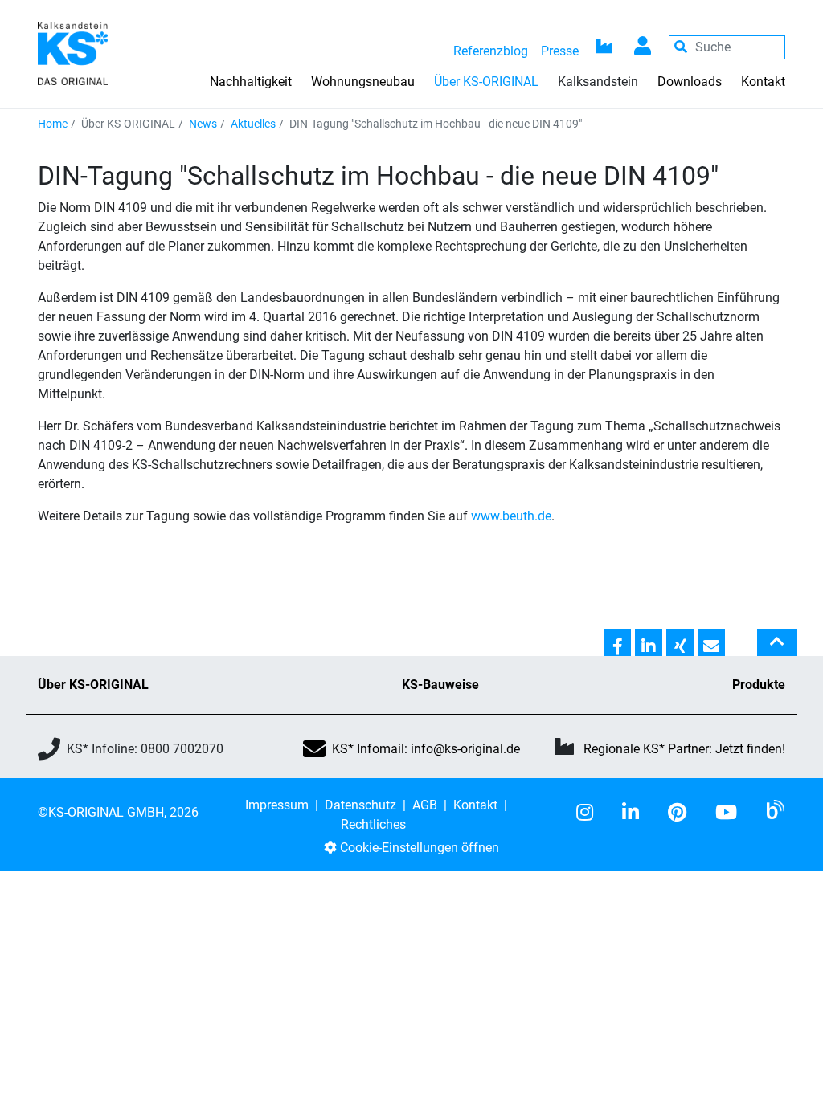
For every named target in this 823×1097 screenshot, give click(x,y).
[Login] (643, 47)
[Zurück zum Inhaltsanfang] (777, 649)
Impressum (277, 805)
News (203, 123)
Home (53, 123)
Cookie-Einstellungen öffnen (418, 847)
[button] (617, 643)
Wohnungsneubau (363, 81)
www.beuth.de (511, 516)
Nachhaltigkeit (251, 81)
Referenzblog (490, 51)
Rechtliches (373, 824)
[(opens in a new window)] (591, 812)
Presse (560, 51)
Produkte (758, 684)
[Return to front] (73, 52)
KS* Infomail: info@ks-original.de (426, 748)
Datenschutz (360, 805)
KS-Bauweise (440, 684)
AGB (424, 805)
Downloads (689, 81)
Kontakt (763, 81)
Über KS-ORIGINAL (93, 684)
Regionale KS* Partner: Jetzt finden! (684, 748)
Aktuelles (253, 123)
